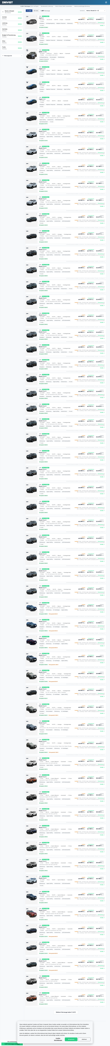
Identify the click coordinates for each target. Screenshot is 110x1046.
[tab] (29, 10)
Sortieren (82, 10)
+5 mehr (41, 240)
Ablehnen (84, 1039)
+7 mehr (41, 138)
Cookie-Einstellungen (58, 1039)
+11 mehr (52, 59)
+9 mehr (41, 42)
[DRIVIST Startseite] (7, 2)
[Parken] (36, 16)
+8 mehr (41, 696)
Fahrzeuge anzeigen (12, 1044)
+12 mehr (42, 25)
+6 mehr (41, 223)
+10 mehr (42, 679)
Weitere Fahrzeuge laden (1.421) (66, 1012)
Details (101, 25)
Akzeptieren (71, 1039)
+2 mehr (51, 121)
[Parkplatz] (106, 2)
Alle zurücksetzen (12, 1041)
